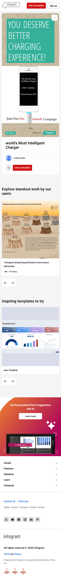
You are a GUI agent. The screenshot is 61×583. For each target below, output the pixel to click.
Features (8, 468)
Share (11, 133)
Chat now (23, 501)
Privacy (17, 554)
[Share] (9, 168)
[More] (55, 18)
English (7, 507)
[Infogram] (11, 5)
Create (7, 462)
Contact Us (9, 501)
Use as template (36, 5)
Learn (7, 479)
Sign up (53, 6)
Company (9, 485)
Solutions (9, 474)
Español (32, 507)
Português (24, 507)
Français (41, 507)
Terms (7, 554)
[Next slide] (13, 283)
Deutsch (14, 507)
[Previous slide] (5, 283)
